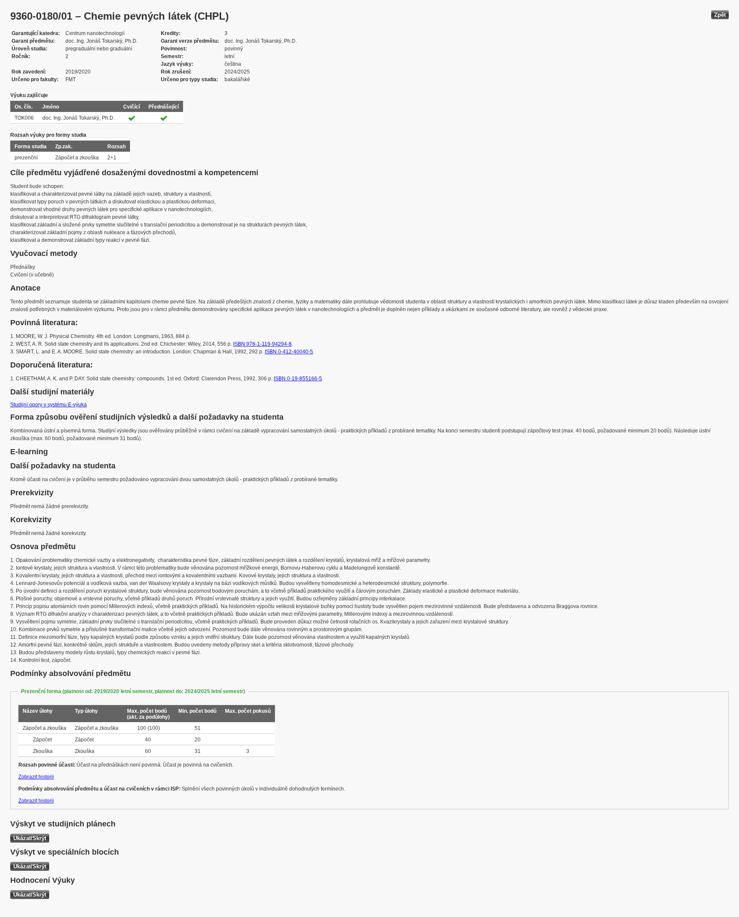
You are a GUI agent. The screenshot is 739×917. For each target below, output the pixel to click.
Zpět (720, 15)
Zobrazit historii (36, 777)
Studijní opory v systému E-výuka (48, 405)
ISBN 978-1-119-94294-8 (262, 344)
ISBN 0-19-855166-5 (298, 379)
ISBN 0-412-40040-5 (289, 352)
